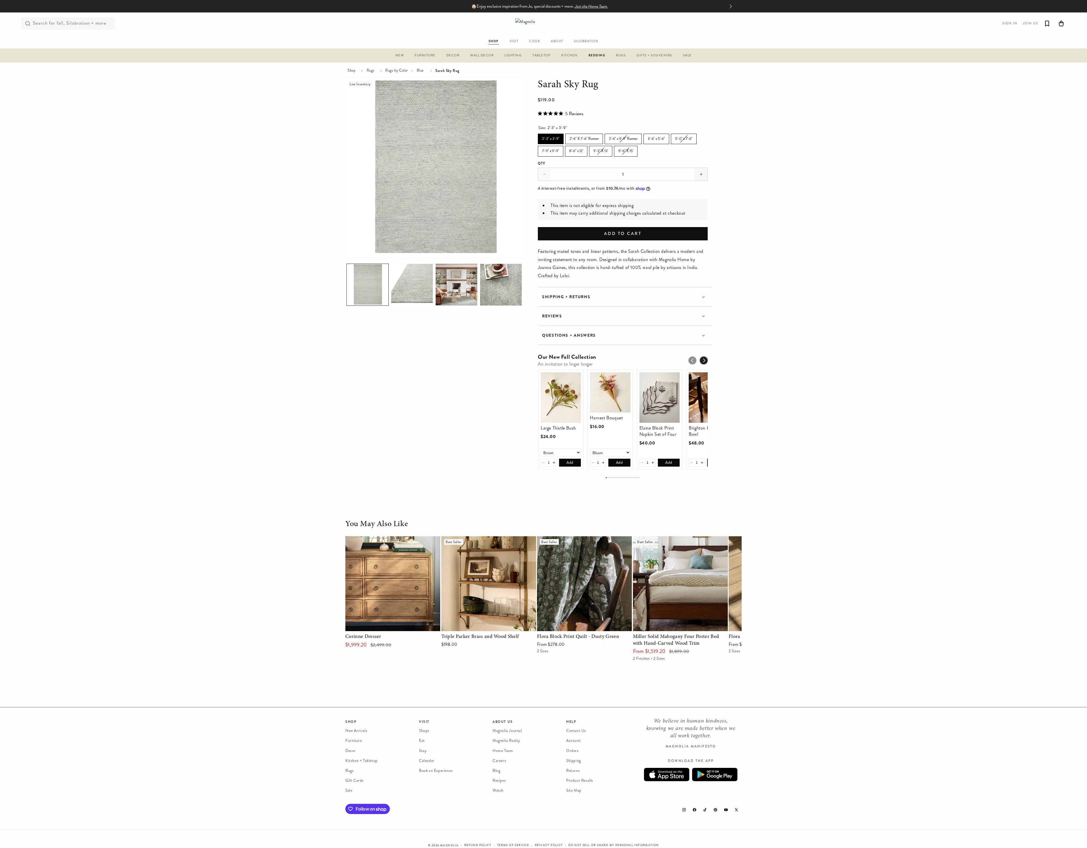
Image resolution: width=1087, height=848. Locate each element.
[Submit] (28, 23)
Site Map (573, 790)
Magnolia (449, 845)
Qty (541, 163)
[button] (400, 56)
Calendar (427, 760)
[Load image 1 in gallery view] (367, 285)
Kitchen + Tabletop (361, 760)
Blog (496, 770)
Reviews (552, 316)
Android (714, 774)
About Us (503, 721)
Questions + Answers (569, 335)
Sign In (1010, 23)
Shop (351, 70)
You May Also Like (376, 524)
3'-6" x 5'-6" (656, 137)
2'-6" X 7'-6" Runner (584, 137)
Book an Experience (436, 770)
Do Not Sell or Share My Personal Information (613, 845)
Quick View (392, 625)
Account (573, 740)
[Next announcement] (730, 6)
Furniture (353, 740)
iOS (666, 774)
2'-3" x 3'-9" (551, 137)
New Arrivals (356, 730)
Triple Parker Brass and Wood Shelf (475, 540)
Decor (350, 750)
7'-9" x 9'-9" (551, 149)
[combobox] (68, 23)
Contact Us (576, 730)
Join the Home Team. (591, 6)
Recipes (499, 780)
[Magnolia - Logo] (543, 23)
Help (571, 721)
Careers (499, 760)
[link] (561, 397)
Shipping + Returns (566, 296)
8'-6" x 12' (576, 149)
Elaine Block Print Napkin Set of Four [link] (658, 431)
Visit (424, 721)
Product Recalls (579, 780)
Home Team (503, 750)
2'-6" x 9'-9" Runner (623, 137)
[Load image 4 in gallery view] (456, 285)
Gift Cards (354, 780)
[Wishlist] (1047, 23)
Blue (420, 70)
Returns (573, 770)
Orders (572, 750)
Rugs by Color (396, 70)
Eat (422, 740)
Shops (424, 730)
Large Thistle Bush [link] (558, 428)
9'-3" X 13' (600, 149)
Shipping (573, 760)
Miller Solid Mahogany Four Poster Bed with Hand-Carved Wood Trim (675, 544)
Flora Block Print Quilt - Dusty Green (574, 540)
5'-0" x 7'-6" (684, 137)
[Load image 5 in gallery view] (501, 285)
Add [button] (570, 462)
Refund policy (477, 845)
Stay (423, 750)
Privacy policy (549, 845)
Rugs (371, 70)
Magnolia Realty (506, 740)
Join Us (1030, 23)
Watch (498, 790)
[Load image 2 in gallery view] (412, 285)
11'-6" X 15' (626, 149)
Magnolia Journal (507, 730)
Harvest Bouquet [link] (606, 418)
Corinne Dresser (361, 540)
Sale (348, 790)
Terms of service (513, 845)
